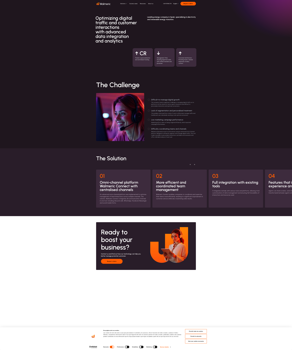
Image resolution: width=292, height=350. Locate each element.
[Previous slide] (190, 164)
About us (150, 3)
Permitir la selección (195, 336)
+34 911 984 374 (167, 3)
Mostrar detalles (164, 347)
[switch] (127, 347)
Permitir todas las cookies (196, 331)
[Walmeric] (103, 3)
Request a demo (188, 3)
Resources (143, 3)
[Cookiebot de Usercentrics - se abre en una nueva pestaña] (93, 347)
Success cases (133, 3)
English (175, 3)
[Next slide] (194, 164)
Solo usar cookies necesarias (196, 341)
